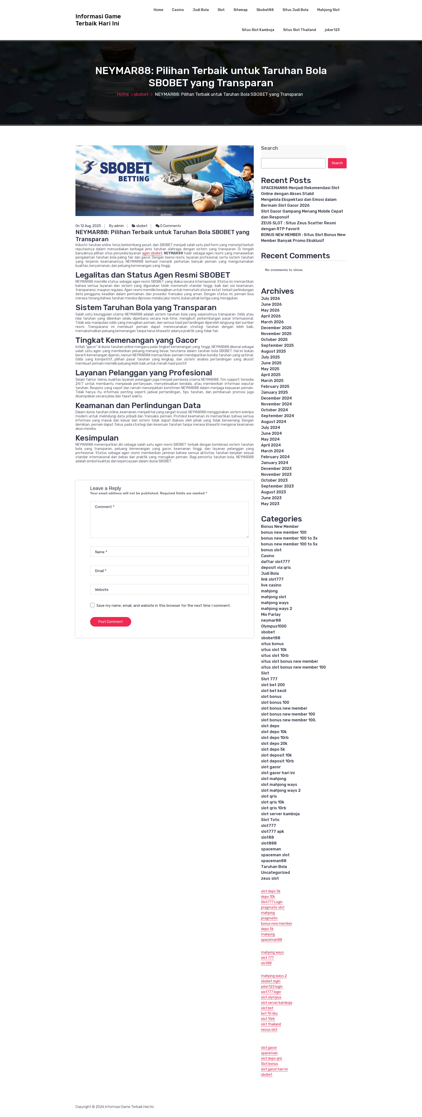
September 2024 (277, 415)
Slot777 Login (272, 902)
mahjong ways (275, 602)
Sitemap (240, 10)
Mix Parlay (271, 614)
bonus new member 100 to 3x (289, 538)
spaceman (271, 849)
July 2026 (270, 298)
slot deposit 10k (276, 755)
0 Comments (170, 226)
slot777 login (271, 992)
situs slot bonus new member (289, 661)
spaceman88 (273, 860)
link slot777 (272, 579)
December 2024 (276, 398)
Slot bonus (269, 1064)
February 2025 (275, 386)
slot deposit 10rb (277, 761)
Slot (221, 10)
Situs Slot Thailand (299, 30)
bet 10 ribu (269, 1013)
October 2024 (274, 410)
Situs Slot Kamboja (258, 30)
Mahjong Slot (328, 10)
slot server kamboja (280, 814)
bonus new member (276, 924)
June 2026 (271, 304)
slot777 (268, 825)
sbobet (141, 94)
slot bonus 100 (275, 702)
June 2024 (271, 433)
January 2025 (274, 392)
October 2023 (274, 480)
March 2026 (272, 322)
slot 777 (267, 958)
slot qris (269, 796)
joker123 (332, 30)
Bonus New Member (280, 526)
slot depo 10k (274, 731)
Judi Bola (201, 10)
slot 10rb (268, 1019)
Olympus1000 (273, 626)
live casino (271, 585)
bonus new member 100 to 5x (289, 544)
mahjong (269, 591)
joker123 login (272, 987)
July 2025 (270, 357)
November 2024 (276, 404)
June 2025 (271, 363)
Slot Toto (270, 819)
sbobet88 (270, 638)
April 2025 (271, 374)
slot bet (267, 1008)
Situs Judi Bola (295, 10)
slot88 (267, 837)
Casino (178, 10)
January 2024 (274, 462)
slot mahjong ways (279, 784)
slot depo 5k (273, 749)
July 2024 (270, 427)
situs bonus (272, 643)
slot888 (269, 843)
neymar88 (271, 620)
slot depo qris (271, 1058)
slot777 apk (272, 831)
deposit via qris (276, 567)
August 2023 (273, 492)
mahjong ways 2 (276, 608)
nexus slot (269, 1030)
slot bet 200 (273, 685)
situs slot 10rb (275, 655)
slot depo (270, 726)
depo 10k (268, 897)
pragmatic (269, 918)
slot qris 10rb (273, 808)
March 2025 (272, 380)
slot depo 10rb (275, 737)
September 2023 (277, 486)
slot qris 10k (272, 802)
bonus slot (271, 550)
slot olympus (271, 997)
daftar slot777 (275, 561)
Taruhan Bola (274, 866)
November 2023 (276, 474)
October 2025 (274, 339)
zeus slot (270, 878)
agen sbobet (152, 253)
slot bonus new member (284, 708)
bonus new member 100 (283, 532)
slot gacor (271, 767)
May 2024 (270, 439)
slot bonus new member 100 (288, 714)
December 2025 (276, 327)
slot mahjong (273, 778)
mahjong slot (273, 597)
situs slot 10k (274, 649)
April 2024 (271, 445)
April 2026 (271, 316)
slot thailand (271, 1024)
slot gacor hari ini (278, 772)
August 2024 (273, 421)
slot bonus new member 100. (288, 720)
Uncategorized (275, 872)
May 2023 (270, 503)
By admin (116, 226)
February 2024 (275, 457)
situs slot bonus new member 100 (293, 667)
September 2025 (277, 345)
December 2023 (276, 468)
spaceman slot (275, 855)
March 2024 (272, 451)
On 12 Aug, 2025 (88, 226)
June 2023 (271, 498)
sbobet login (270, 981)
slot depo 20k (274, 743)
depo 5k (267, 929)
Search (269, 148)
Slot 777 (269, 679)
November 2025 (276, 333)
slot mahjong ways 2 (281, 790)
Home (158, 10)
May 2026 (270, 310)
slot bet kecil (273, 690)
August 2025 (273, 351)
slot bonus (271, 696)
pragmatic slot (273, 907)
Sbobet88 (265, 10)
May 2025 (270, 369)
